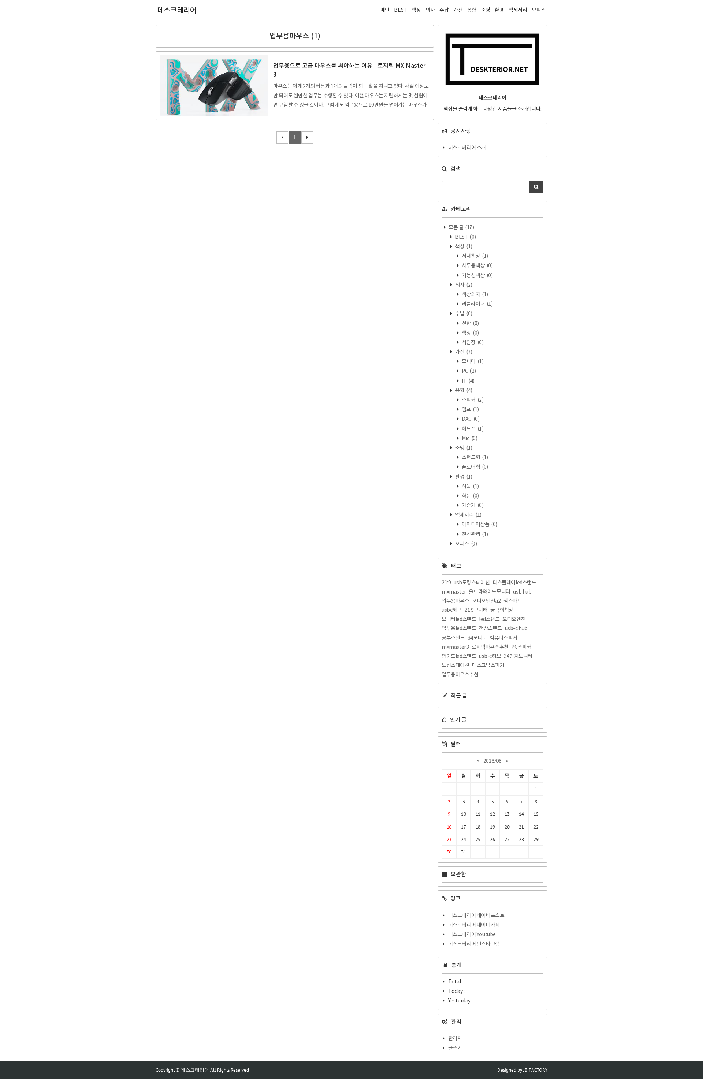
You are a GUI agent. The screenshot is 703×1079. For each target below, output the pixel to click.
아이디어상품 (479, 525)
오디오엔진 (513, 619)
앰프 (470, 410)
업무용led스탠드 (459, 629)
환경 (463, 477)
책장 (470, 333)
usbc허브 (452, 610)
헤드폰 (472, 429)
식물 (470, 487)
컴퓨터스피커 (503, 638)
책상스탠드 (490, 629)
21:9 (446, 583)
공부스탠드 (453, 638)
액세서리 (467, 515)
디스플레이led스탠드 (514, 583)
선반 (470, 324)
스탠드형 (474, 458)
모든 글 (461, 228)
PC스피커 (521, 647)
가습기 (472, 506)
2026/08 (492, 761)
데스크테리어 (177, 10)
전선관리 (474, 534)
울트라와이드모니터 (489, 592)
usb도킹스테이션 (472, 583)
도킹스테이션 (455, 666)
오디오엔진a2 (486, 601)
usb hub (522, 592)
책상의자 (474, 295)
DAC (470, 419)
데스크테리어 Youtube (472, 935)
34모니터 (477, 638)
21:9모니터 (475, 610)
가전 (463, 352)
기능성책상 (477, 276)
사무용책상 (477, 266)
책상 (463, 247)
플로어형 (474, 467)
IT (468, 381)
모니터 (472, 362)
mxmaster (454, 592)
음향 (463, 391)
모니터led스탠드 (459, 619)
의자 (463, 285)
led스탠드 (489, 619)
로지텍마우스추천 (490, 647)
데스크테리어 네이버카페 (474, 925)
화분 (470, 496)
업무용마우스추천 (460, 675)
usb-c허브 (490, 656)
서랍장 (472, 343)
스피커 (472, 400)
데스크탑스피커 (488, 666)
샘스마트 (512, 601)
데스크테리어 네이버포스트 (476, 916)
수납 (463, 314)
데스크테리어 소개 (467, 148)
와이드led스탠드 (459, 656)
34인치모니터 (518, 656)
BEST (465, 237)
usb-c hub (516, 629)
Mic (469, 439)
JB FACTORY (535, 1070)
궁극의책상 (501, 610)
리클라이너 (477, 304)
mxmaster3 (455, 647)
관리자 (455, 1039)
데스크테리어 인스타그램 (474, 944)
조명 (463, 448)
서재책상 (474, 256)
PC (468, 371)
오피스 (465, 544)
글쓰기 (455, 1048)
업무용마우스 (455, 601)
